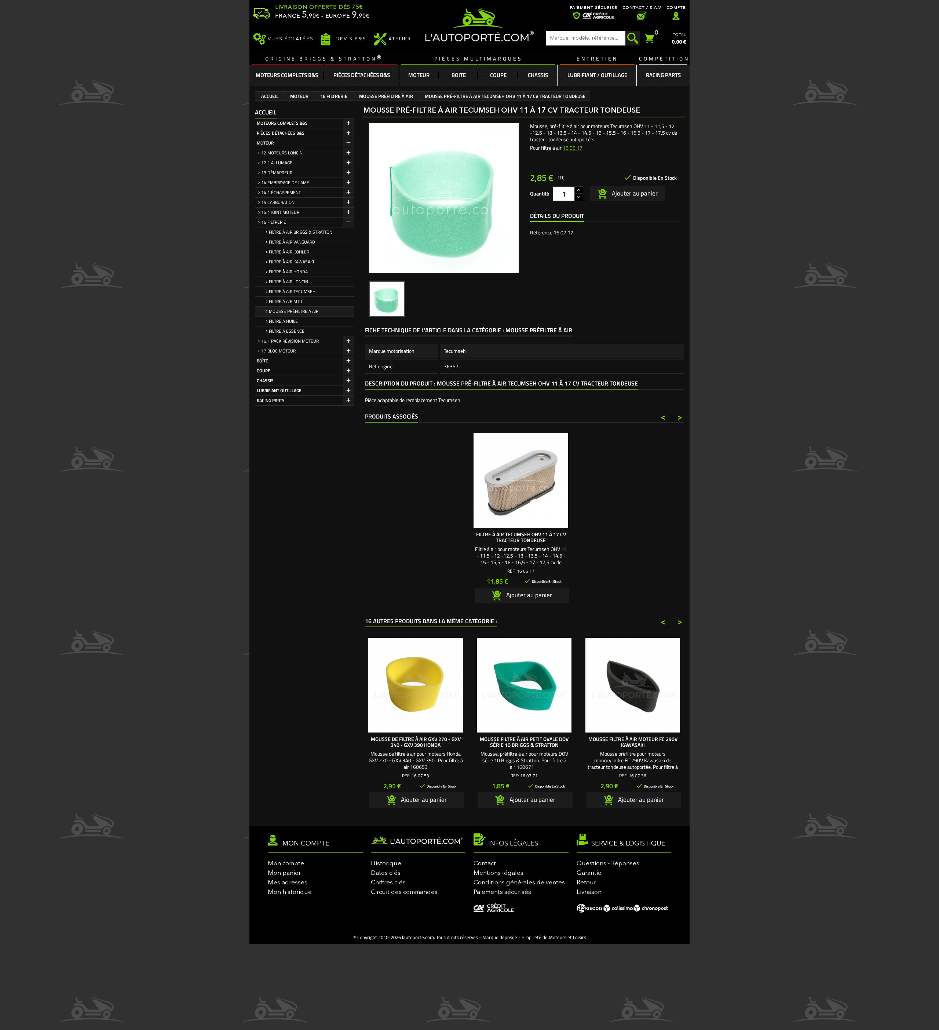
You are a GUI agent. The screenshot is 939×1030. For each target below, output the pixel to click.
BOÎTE (262, 360)
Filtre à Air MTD (285, 301)
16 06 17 (572, 147)
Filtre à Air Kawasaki (291, 261)
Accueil (266, 112)
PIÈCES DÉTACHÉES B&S (280, 132)
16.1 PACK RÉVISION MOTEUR (290, 340)
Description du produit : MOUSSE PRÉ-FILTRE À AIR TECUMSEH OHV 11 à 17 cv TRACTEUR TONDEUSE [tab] (501, 383)
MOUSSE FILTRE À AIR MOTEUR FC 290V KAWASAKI (632, 742)
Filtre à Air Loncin (288, 281)
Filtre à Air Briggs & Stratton (300, 232)
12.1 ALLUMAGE (276, 162)
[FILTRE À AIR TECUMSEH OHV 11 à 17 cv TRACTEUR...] (521, 480)
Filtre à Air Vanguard (292, 241)
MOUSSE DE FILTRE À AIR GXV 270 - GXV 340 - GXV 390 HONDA (416, 742)
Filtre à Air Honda (288, 271)
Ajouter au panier (634, 193)
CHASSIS (265, 380)
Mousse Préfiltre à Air (293, 311)
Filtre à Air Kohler (289, 251)
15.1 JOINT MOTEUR (280, 212)
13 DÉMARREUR (276, 172)
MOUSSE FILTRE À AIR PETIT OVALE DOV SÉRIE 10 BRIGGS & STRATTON (524, 742)
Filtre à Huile (283, 321)
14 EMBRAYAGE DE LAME (285, 182)
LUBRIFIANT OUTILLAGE (279, 390)
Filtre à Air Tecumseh (292, 291)
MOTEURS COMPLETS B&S (282, 123)
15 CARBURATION (278, 202)
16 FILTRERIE (273, 222)
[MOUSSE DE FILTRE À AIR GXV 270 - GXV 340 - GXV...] (415, 685)
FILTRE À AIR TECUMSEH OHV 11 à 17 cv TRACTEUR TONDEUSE (521, 537)
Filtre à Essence (286, 331)
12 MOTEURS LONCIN (282, 152)
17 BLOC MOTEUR (278, 350)
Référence (541, 232)
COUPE (263, 370)
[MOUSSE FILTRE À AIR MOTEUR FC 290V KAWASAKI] (632, 685)
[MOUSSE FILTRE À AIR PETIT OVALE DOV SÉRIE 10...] (524, 685)
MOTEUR (265, 142)
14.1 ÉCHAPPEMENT (281, 192)
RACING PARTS (271, 400)
